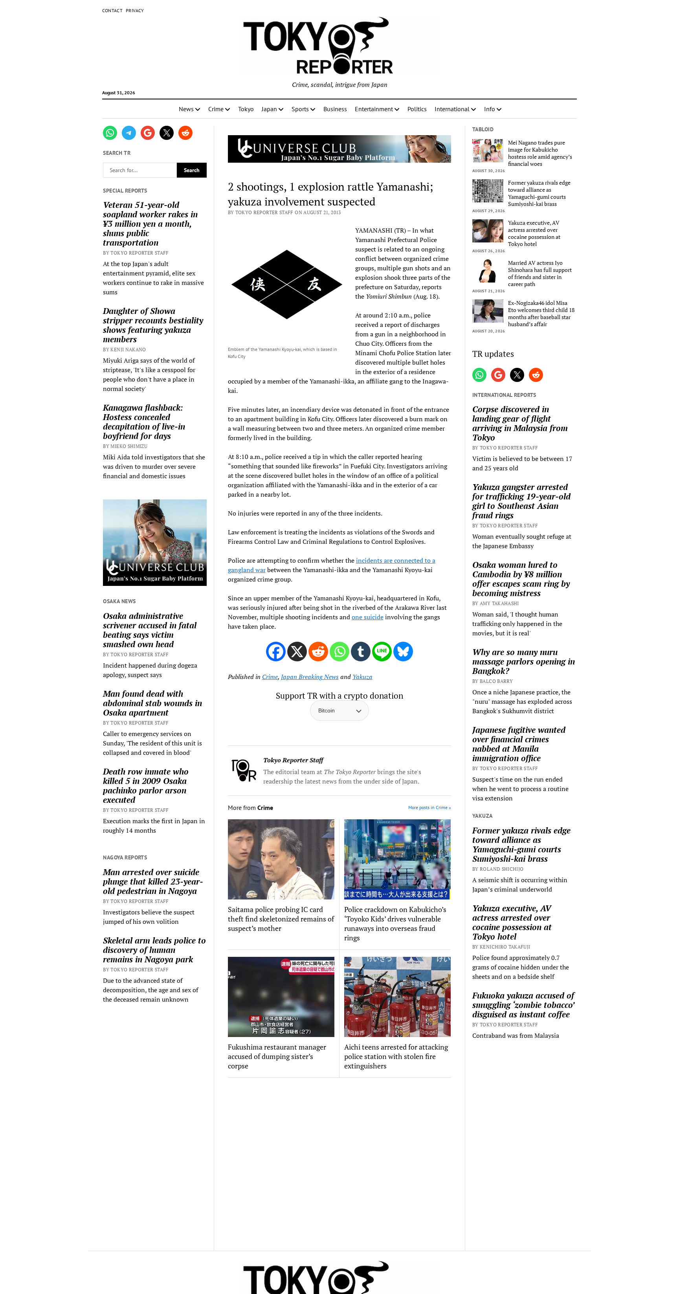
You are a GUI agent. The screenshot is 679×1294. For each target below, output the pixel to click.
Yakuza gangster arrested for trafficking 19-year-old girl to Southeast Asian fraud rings (521, 501)
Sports (300, 109)
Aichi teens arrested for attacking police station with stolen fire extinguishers (396, 1056)
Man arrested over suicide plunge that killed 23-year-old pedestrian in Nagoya (153, 881)
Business (335, 109)
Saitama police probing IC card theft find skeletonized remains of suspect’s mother (281, 919)
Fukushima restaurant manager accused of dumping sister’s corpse (277, 1056)
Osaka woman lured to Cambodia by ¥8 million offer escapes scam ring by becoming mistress (521, 579)
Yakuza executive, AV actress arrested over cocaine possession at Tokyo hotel (534, 233)
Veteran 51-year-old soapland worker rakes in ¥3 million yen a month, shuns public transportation (150, 223)
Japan (269, 109)
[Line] (382, 651)
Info (489, 109)
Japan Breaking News (310, 676)
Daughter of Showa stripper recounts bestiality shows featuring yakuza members (153, 325)
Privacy (135, 10)
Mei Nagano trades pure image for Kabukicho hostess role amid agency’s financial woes (540, 153)
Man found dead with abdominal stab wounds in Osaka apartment (152, 703)
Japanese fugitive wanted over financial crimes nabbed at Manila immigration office (518, 744)
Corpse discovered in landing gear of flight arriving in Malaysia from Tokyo (520, 423)
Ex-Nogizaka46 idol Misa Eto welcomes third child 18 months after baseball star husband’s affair (541, 313)
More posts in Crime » (429, 807)
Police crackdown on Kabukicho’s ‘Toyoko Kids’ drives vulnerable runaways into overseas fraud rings (395, 923)
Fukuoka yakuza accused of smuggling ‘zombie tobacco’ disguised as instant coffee (523, 1005)
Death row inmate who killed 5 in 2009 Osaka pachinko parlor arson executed (146, 785)
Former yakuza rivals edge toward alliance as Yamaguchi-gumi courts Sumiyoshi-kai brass (539, 193)
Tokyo (246, 109)
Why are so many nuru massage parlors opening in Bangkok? (523, 661)
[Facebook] (276, 651)
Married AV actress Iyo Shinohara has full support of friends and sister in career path (540, 273)
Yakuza (362, 676)
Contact (112, 10)
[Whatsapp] (339, 651)
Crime (216, 109)
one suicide (368, 617)
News (186, 109)
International (452, 109)
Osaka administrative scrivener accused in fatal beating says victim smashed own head (149, 630)
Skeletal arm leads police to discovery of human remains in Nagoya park (154, 950)
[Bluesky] (403, 651)
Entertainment (374, 109)
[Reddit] (318, 651)
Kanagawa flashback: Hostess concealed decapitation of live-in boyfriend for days (144, 422)
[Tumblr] (361, 651)
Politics (417, 109)
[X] (297, 651)
